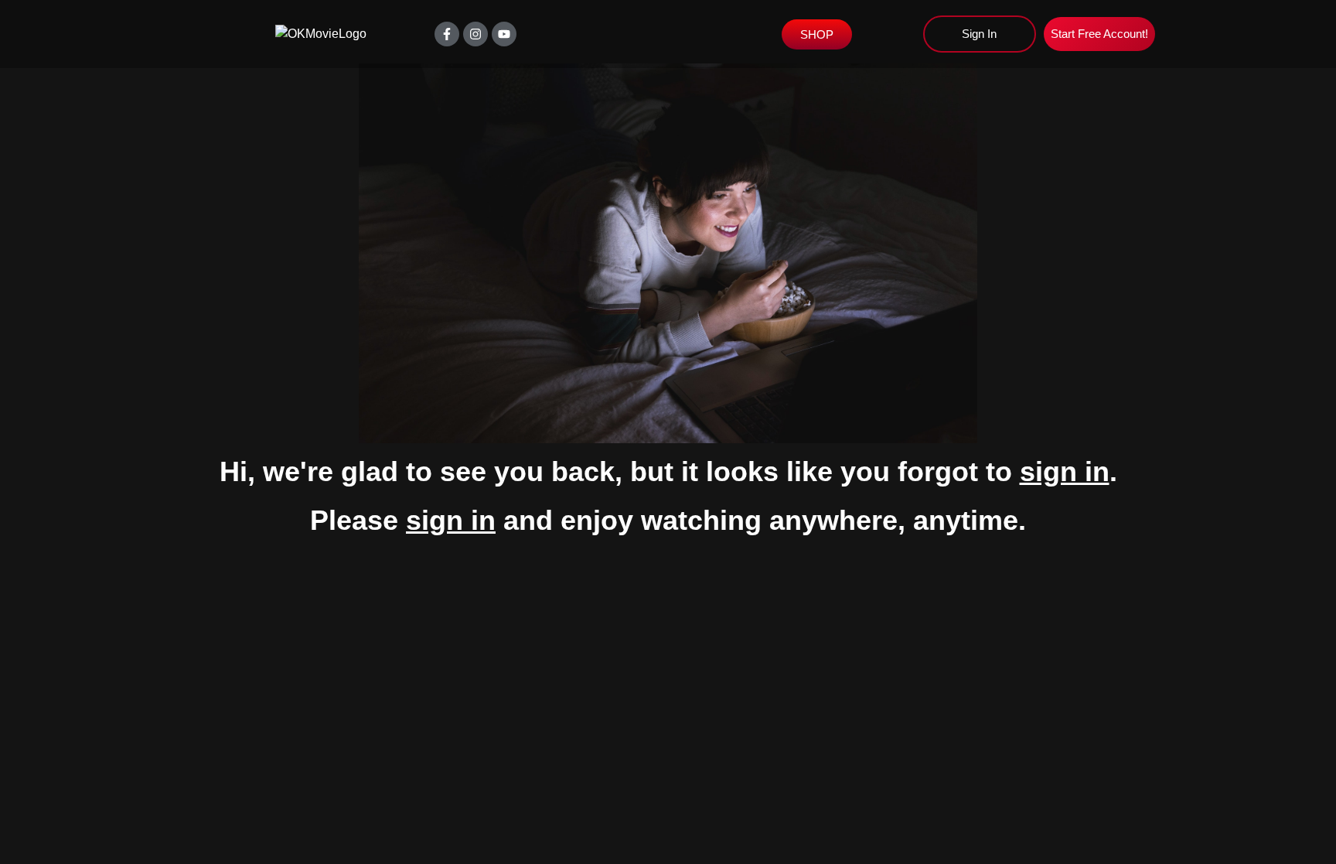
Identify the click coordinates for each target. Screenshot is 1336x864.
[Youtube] (504, 34)
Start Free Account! (1099, 33)
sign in (1064, 471)
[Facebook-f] (447, 34)
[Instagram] (475, 34)
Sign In (979, 33)
